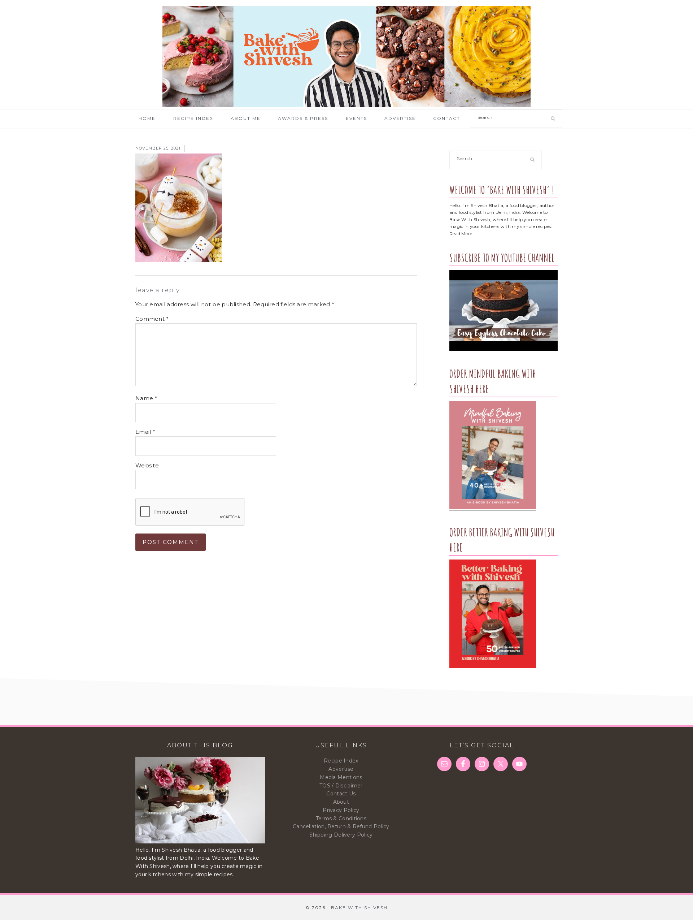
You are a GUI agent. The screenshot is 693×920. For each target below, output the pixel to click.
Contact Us (341, 793)
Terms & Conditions (341, 818)
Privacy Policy (341, 810)
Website (147, 465)
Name (146, 398)
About (341, 802)
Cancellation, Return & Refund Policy (341, 826)
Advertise (340, 769)
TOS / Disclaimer (341, 785)
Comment (152, 318)
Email (145, 431)
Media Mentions (341, 777)
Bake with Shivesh (346, 56)
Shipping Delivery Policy (340, 835)
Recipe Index (341, 760)
